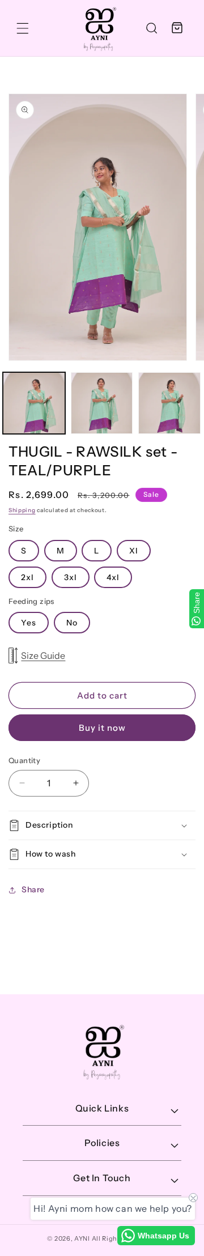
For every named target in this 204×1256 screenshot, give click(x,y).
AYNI (82, 1238)
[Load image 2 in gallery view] (102, 403)
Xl (133, 551)
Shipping (22, 510)
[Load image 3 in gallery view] (169, 403)
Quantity (24, 760)
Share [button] (33, 889)
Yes (28, 623)
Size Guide (43, 655)
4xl (113, 577)
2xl (27, 577)
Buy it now (102, 727)
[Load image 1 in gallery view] (34, 403)
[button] (22, 28)
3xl (70, 577)
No (72, 623)
